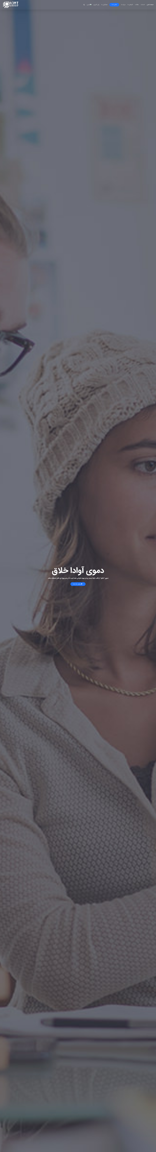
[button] (84, 5)
